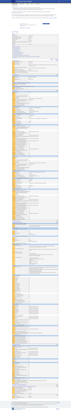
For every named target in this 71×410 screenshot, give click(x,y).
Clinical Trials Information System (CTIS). (17, 12)
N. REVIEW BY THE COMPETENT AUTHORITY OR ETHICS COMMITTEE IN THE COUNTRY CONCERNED (26, 56)
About (32, 3)
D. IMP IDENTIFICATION (15, 50)
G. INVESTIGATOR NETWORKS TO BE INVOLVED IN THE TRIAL (20, 55)
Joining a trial (21, 3)
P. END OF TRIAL (14, 57)
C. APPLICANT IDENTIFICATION (16, 49)
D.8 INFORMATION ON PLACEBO (16, 51)
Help (59, 1)
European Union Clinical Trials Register (18, 7)
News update (37, 3)
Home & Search (14, 3)
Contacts (27, 3)
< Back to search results (15, 31)
